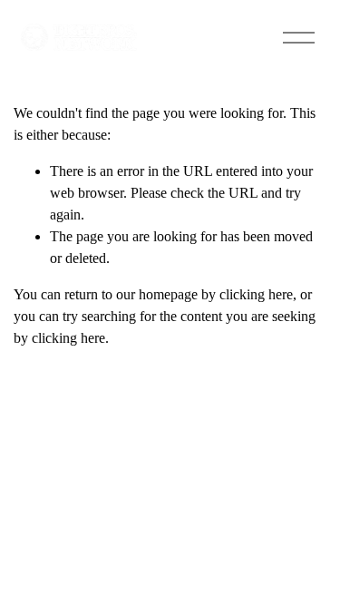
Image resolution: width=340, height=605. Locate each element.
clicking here (256, 294)
